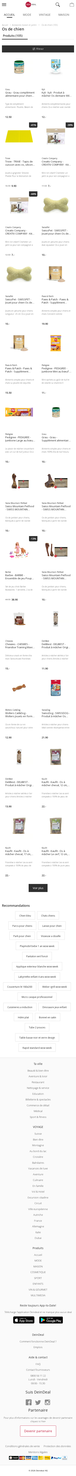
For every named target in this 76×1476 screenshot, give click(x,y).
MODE (38, 1260)
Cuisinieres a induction (19, 1007)
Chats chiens (48, 915)
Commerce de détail (38, 1105)
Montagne (38, 1145)
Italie (38, 1232)
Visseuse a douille (51, 936)
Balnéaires (38, 1162)
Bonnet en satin (47, 1017)
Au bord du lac (38, 1151)
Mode (27, 15)
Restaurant (38, 1082)
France (38, 1220)
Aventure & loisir (38, 1076)
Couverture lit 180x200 (19, 987)
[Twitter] (38, 1402)
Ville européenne (38, 1209)
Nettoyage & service (38, 1088)
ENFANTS (38, 1283)
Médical (38, 1111)
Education (38, 1094)
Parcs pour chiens (22, 926)
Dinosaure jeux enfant (54, 1007)
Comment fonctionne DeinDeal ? (38, 1341)
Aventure (38, 1174)
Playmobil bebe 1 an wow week (37, 946)
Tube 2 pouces (37, 1027)
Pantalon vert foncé (37, 956)
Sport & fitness (38, 1117)
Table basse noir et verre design (37, 1037)
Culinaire (38, 1180)
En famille (38, 1186)
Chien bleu (25, 915)
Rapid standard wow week (37, 1048)
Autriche (38, 1215)
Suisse (38, 1133)
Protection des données (57, 1446)
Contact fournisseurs (38, 1369)
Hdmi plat (23, 1017)
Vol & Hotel (38, 1191)
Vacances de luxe (38, 1168)
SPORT (38, 1278)
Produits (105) (13, 36)
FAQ (38, 1364)
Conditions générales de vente (22, 1446)
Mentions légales (38, 1452)
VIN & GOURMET (38, 1289)
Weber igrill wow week (54, 987)
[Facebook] (29, 1402)
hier (44, 1421)
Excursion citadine (38, 1197)
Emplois (38, 1347)
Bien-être (38, 1139)
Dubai (38, 1238)
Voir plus (38, 888)
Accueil (9, 15)
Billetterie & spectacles (38, 1099)
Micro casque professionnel (37, 997)
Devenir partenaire (38, 1431)
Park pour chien (22, 936)
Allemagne (38, 1226)
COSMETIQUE (38, 1272)
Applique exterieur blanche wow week (37, 966)
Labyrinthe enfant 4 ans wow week (37, 976)
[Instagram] (47, 1402)
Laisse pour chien (52, 926)
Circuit (38, 1203)
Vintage (44, 15)
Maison (63, 15)
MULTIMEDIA (38, 1295)
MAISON (38, 1266)
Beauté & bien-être (38, 1070)
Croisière (38, 1157)
